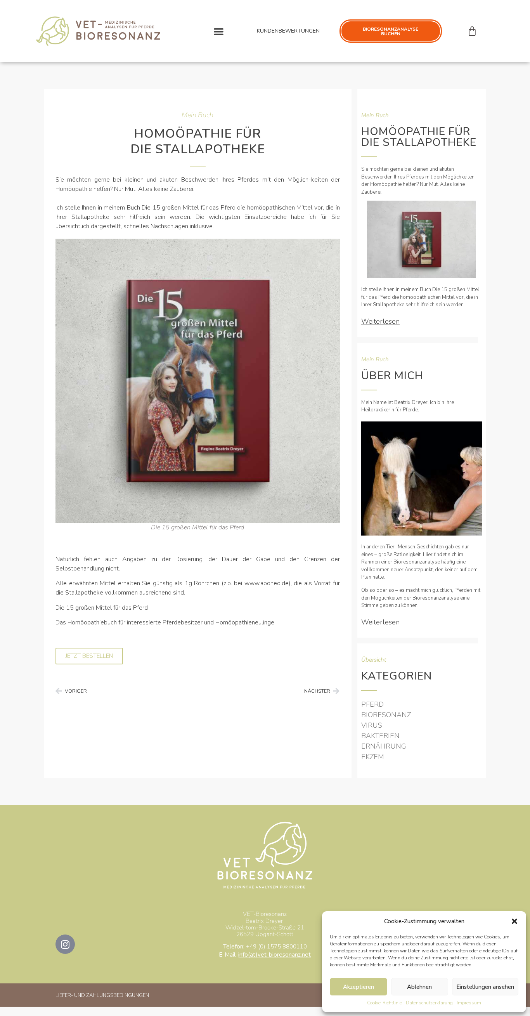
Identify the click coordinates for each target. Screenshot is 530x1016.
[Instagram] (65, 944)
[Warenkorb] (472, 31)
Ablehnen (419, 987)
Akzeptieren (358, 987)
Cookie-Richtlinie (384, 1003)
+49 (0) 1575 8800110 (276, 946)
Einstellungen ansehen (485, 987)
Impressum (469, 1003)
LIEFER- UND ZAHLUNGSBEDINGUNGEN (102, 995)
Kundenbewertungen (288, 31)
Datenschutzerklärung (429, 1003)
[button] (514, 921)
